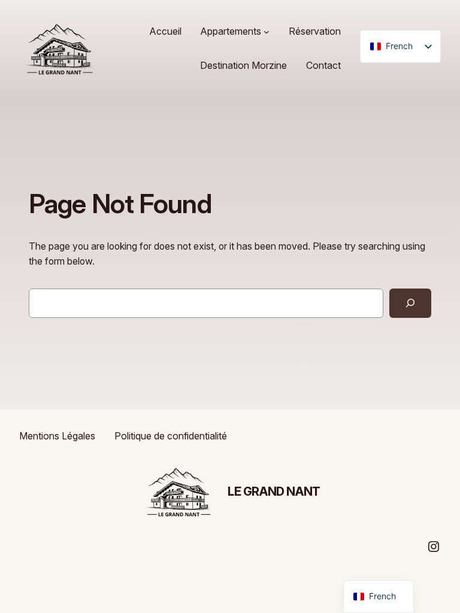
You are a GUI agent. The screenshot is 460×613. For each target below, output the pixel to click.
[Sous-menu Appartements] (267, 32)
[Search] (410, 303)
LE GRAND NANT (274, 491)
